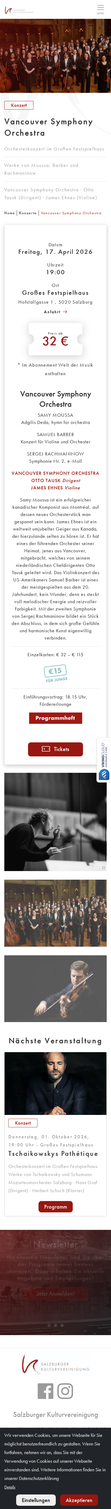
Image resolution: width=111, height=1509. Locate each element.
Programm (55, 1206)
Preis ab (55, 340)
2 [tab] (55, 1325)
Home (9, 212)
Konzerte (28, 212)
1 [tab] (49, 1325)
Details (9, 1487)
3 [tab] (62, 1325)
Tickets (61, 749)
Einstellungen (36, 1500)
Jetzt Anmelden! (56, 1293)
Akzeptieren (79, 1500)
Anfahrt (52, 312)
